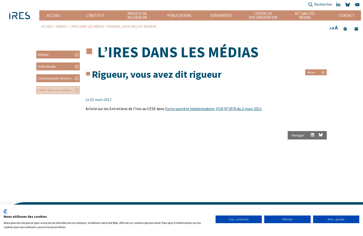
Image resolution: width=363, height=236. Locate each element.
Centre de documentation (263, 15)
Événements (221, 15)
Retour (311, 72)
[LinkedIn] (339, 4)
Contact (347, 15)
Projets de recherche (137, 15)
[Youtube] (358, 4)
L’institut (95, 15)
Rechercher (323, 4)
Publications (179, 15)
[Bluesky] (348, 4)
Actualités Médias (305, 15)
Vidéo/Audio (47, 66)
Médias (61, 26)
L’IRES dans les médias (87, 26)
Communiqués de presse (56, 78)
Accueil (53, 15)
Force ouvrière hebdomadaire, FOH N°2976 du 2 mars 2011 (213, 108)
